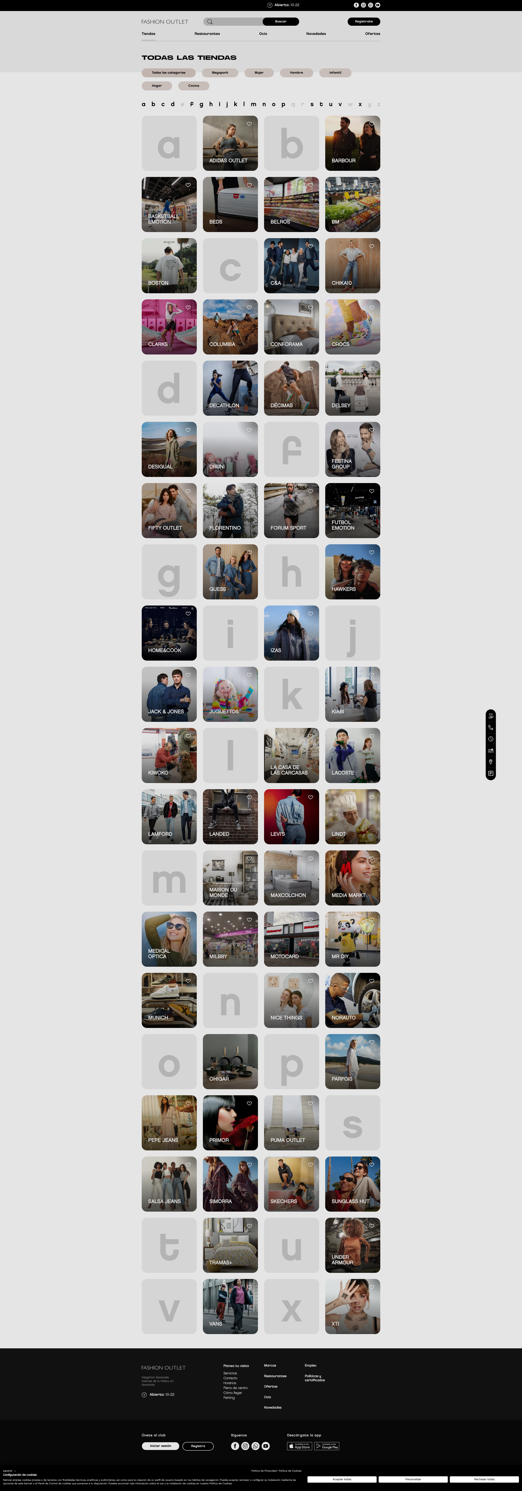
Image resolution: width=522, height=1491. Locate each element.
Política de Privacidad (264, 1471)
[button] (9, 1471)
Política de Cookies (290, 1471)
